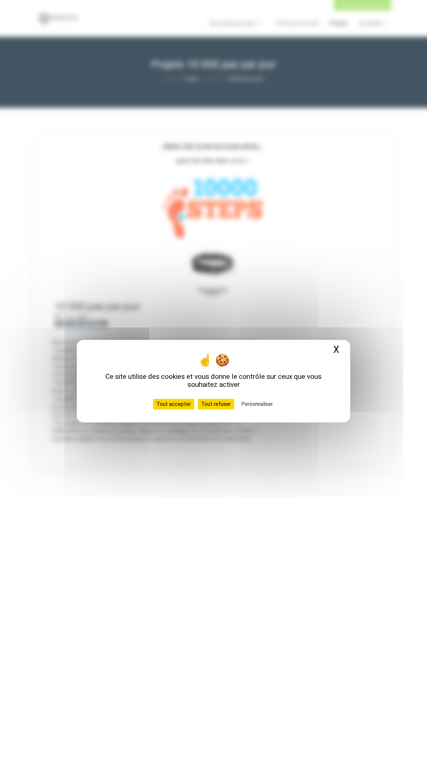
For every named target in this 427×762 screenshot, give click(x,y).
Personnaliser (257, 404)
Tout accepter (173, 404)
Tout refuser (216, 404)
